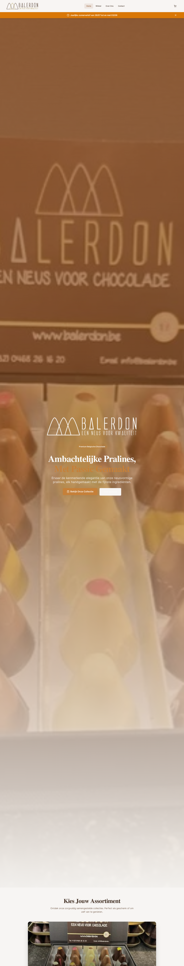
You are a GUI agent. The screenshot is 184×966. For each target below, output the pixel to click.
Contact (121, 6)
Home (88, 6)
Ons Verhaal (110, 491)
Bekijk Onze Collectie (82, 491)
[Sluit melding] (176, 15)
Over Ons (110, 6)
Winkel (98, 6)
